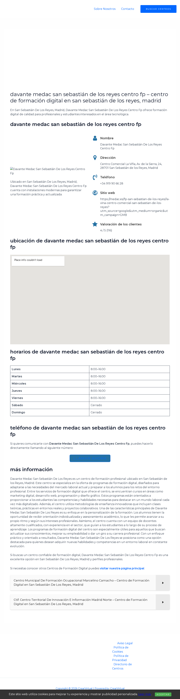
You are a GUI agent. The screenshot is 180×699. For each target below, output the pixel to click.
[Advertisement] (90, 64)
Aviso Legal (125, 643)
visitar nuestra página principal (122, 568)
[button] (158, 9)
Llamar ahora (90, 458)
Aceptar (163, 694)
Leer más (144, 694)
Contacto (127, 9)
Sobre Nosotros (104, 9)
